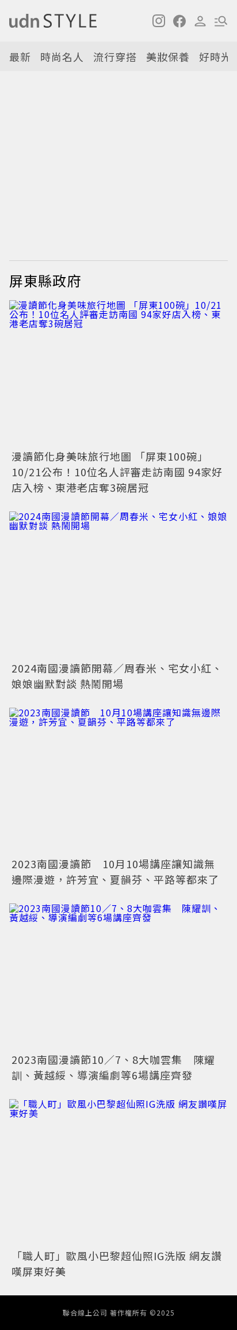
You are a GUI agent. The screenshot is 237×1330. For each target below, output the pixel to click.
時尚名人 (62, 56)
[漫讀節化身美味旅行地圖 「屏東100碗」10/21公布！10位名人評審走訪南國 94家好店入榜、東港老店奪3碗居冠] (118, 373)
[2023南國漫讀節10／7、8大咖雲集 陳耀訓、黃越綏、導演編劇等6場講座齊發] (118, 976)
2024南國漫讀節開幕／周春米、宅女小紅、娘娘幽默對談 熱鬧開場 (117, 675)
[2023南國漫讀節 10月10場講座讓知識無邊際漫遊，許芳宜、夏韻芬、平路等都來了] (118, 781)
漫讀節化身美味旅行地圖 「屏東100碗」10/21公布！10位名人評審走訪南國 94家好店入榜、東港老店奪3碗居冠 (117, 472)
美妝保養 (168, 56)
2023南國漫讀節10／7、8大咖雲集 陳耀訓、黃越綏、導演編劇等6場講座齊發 (113, 1067)
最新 (20, 56)
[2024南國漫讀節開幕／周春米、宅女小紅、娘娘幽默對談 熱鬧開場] (118, 584)
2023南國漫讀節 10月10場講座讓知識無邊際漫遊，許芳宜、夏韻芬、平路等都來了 (115, 871)
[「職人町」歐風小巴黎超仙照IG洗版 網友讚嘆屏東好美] (118, 1172)
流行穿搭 (115, 56)
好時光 (215, 56)
